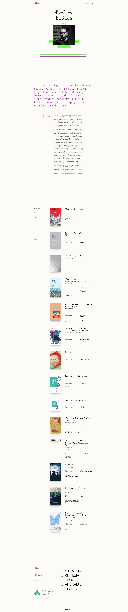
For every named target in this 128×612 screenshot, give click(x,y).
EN (86, 3)
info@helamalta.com (38, 575)
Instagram (36, 578)
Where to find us (37, 580)
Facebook (36, 577)
